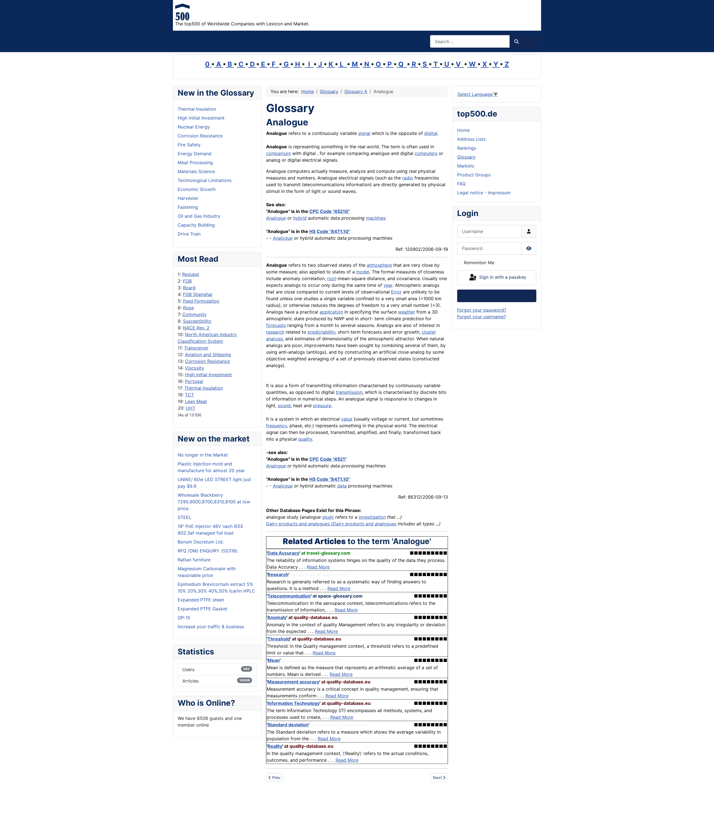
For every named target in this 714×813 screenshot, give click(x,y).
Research (277, 574)
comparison (278, 153)
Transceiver (196, 348)
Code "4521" (333, 459)
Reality (274, 746)
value (346, 419)
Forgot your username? (481, 316)
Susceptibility (197, 321)
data (342, 486)
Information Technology (293, 703)
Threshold (278, 639)
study (328, 517)
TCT (189, 394)
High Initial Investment (208, 374)
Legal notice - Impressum (484, 192)
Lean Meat (196, 401)
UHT (190, 408)
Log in (496, 295)
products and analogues (305, 523)
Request (190, 274)
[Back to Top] (704, 803)
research (275, 332)
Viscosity (194, 368)
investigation (372, 517)
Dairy (271, 523)
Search (527, 41)
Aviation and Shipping (208, 354)
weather (406, 312)
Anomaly (276, 617)
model (362, 272)
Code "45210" (335, 211)
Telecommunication (289, 596)
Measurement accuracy (293, 682)
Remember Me (479, 262)
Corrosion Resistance (207, 361)
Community (194, 314)
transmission (349, 392)
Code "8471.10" (333, 231)
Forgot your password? (481, 310)
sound (284, 405)
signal (364, 133)
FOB (187, 281)
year (387, 285)
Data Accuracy (283, 553)
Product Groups (474, 175)
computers (426, 153)
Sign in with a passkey (502, 277)
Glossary (466, 157)
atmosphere (379, 265)
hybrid (300, 218)
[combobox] (470, 41)
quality (305, 439)
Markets (465, 166)
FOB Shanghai (197, 294)
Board (189, 287)
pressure (322, 405)
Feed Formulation (201, 301)
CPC (314, 211)
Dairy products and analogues (364, 523)
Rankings (466, 148)
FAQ (461, 183)
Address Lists (471, 139)
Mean (273, 660)
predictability (321, 332)
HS (312, 231)
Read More (318, 567)
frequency (276, 425)
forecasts (276, 325)
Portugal (194, 381)
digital (430, 133)
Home (463, 130)
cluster (429, 332)
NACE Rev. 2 (196, 328)
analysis (274, 338)
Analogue (276, 218)
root (331, 278)
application (331, 312)
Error (396, 292)
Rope (188, 307)
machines (376, 218)
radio (407, 178)
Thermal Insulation (203, 388)
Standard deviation (287, 724)
